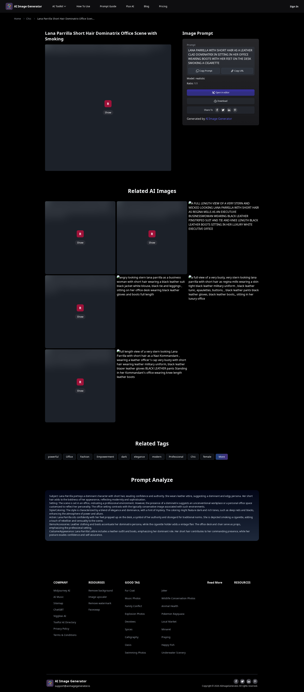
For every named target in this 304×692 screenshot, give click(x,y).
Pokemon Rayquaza (173, 613)
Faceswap (94, 609)
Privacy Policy (61, 628)
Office (69, 456)
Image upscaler (97, 597)
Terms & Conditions (65, 635)
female (207, 456)
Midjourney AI (61, 590)
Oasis (128, 645)
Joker (164, 590)
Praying (166, 637)
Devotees (130, 621)
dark (124, 456)
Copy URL (239, 70)
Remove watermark (99, 603)
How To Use (83, 6)
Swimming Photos (135, 652)
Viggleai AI (59, 616)
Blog (146, 6)
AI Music (58, 597)
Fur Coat (130, 590)
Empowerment (105, 456)
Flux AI (130, 6)
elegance (139, 456)
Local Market (169, 621)
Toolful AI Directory (64, 622)
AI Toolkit (57, 6)
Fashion (84, 456)
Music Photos (133, 598)
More (222, 456)
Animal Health (170, 606)
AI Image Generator (28, 6)
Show (108, 112)
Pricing (163, 6)
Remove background (100, 590)
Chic (28, 18)
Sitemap (58, 603)
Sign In (294, 6)
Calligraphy (131, 637)
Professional (176, 456)
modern (157, 456)
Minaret (166, 629)
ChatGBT (58, 609)
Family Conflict (133, 606)
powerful (53, 456)
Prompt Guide (108, 6)
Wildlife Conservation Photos (178, 598)
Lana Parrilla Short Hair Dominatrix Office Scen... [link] (65, 18)
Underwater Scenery (174, 652)
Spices (128, 629)
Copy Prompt (206, 70)
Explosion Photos (135, 613)
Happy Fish (168, 645)
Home (17, 18)
